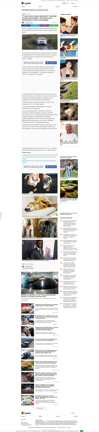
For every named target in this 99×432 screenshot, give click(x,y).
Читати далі (40, 408)
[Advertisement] (40, 84)
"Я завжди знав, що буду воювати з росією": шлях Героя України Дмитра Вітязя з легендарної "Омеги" (70, 253)
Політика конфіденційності (61, 0)
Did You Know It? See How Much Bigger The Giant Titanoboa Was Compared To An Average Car (68, 200)
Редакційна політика (51, 0)
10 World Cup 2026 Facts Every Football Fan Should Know (68, 178)
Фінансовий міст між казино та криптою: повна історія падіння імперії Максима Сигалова (70, 259)
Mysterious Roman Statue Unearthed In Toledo (68, 121)
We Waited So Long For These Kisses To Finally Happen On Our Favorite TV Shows (68, 35)
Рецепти (58, 6)
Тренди (40, 6)
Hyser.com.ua (46, 421)
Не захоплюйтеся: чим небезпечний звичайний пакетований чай (39, 155)
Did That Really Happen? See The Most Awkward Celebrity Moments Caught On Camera (69, 79)
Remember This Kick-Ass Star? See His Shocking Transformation (68, 214)
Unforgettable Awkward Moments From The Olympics (68, 57)
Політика (75, 6)
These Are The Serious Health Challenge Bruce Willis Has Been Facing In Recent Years (69, 143)
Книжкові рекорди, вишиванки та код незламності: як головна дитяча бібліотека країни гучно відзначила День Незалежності (35, 10)
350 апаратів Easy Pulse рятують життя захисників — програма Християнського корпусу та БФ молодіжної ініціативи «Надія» (70, 305)
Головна (23, 6)
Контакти (76, 0)
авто (26, 264)
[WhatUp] (53, 25)
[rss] (72, 3)
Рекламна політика (70, 0)
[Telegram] (35, 25)
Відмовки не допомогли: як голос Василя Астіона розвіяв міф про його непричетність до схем (70, 287)
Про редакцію (43, 0)
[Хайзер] (26, 3)
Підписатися (52, 62)
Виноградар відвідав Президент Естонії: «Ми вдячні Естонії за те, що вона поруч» (70, 242)
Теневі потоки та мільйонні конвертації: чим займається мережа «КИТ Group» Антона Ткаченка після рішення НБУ (69, 264)
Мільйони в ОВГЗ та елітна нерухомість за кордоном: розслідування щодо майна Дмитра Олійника (69, 271)
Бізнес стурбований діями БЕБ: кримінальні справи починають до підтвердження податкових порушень (70, 230)
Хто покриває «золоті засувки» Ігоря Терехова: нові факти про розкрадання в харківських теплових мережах (69, 277)
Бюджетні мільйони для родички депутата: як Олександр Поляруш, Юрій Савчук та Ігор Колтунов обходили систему (70, 293)
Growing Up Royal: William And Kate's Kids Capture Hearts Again (68, 157)
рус (68, 3)
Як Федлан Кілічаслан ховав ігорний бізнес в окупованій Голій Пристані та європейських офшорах (70, 236)
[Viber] (44, 25)
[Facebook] (25, 25)
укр (64, 3)
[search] (77, 3)
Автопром (31, 264)
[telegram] (73, 3)
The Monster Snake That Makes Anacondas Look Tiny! (67, 100)
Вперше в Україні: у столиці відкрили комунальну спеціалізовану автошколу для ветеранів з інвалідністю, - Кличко (70, 247)
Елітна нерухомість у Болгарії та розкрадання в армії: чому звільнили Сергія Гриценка (70, 282)
